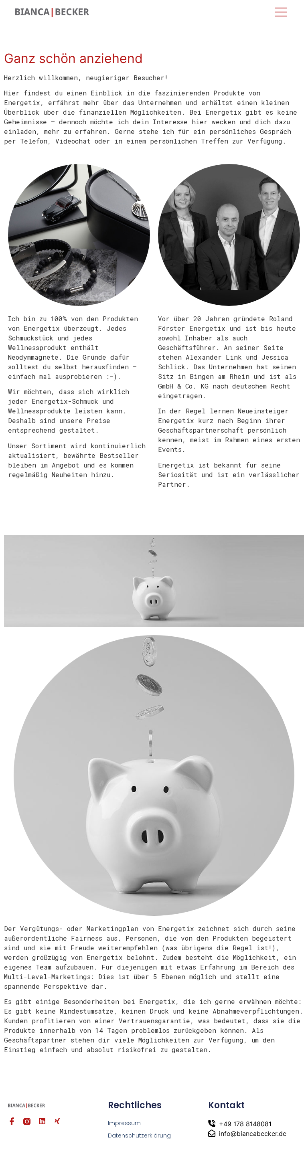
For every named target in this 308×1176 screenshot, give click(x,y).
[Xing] (57, 1121)
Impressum (124, 1123)
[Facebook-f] (11, 1121)
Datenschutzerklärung (139, 1135)
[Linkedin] (42, 1121)
